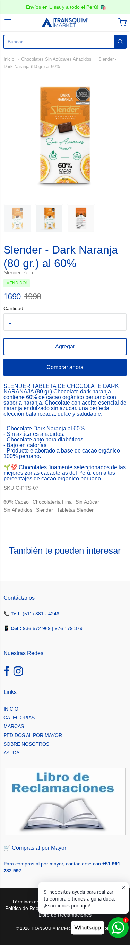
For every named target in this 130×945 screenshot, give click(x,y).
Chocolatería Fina (52, 502)
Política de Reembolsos (31, 908)
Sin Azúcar (87, 502)
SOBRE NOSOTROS (26, 744)
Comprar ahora (65, 367)
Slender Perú (18, 272)
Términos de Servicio (35, 901)
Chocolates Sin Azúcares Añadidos (56, 59)
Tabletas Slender (75, 510)
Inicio (8, 59)
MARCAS (13, 726)
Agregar (65, 346)
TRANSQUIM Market (50, 928)
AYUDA (11, 752)
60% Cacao (16, 502)
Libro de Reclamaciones (65, 915)
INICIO (10, 709)
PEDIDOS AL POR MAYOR (32, 735)
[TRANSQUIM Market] (65, 22)
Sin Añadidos (17, 510)
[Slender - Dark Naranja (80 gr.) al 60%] (17, 218)
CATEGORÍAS (19, 717)
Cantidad (13, 308)
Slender (44, 510)
